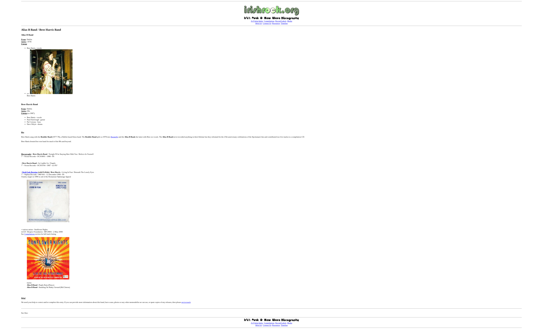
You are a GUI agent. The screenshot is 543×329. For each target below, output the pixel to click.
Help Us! (258, 23)
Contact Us (267, 23)
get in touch (186, 302)
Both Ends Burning (30, 172)
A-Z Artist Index (257, 21)
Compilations (269, 21)
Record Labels (280, 21)
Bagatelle (114, 137)
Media (289, 21)
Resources (276, 23)
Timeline (284, 23)
